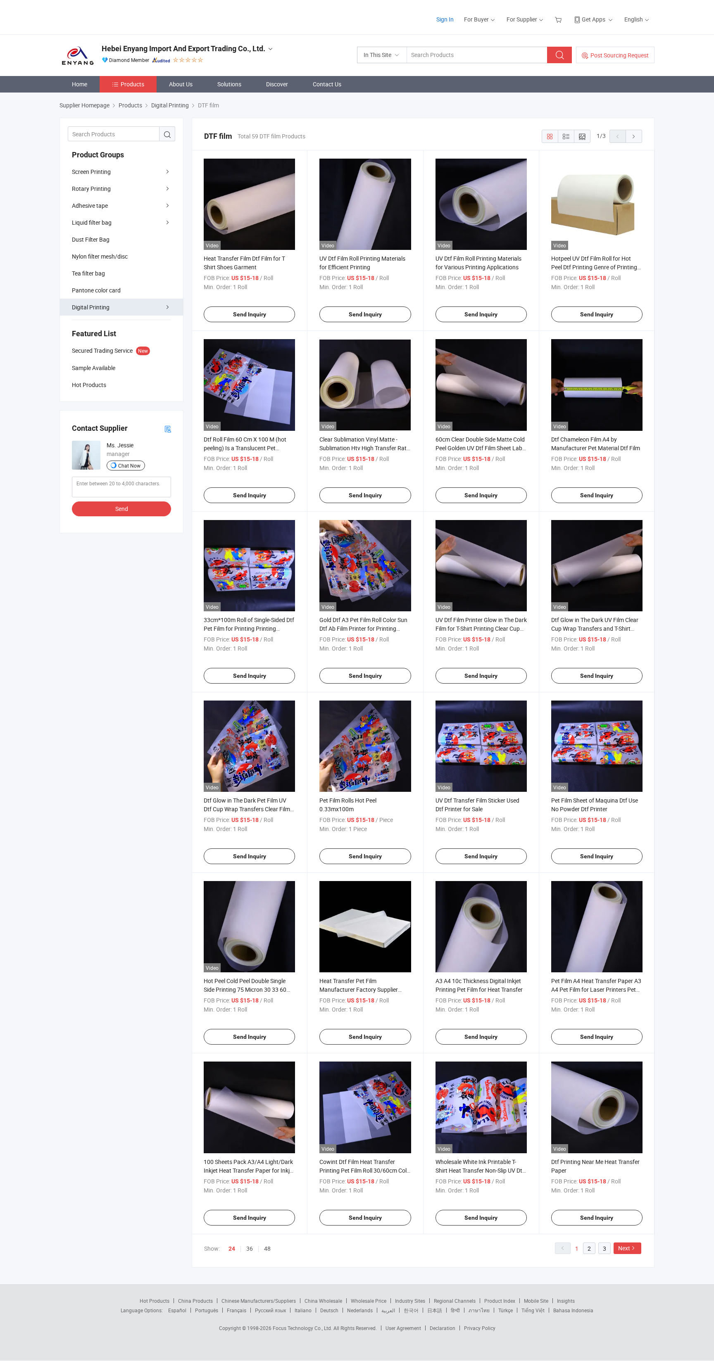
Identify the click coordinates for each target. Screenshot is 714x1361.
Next (624, 1248)
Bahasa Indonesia (573, 1310)
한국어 (411, 1310)
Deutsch (329, 1310)
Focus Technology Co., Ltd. (303, 1328)
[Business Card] (167, 428)
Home (79, 84)
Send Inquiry (249, 314)
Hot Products (154, 1300)
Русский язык (270, 1310)
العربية (388, 1310)
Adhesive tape (90, 205)
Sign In (445, 19)
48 (267, 1248)
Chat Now (129, 465)
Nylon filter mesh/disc (100, 256)
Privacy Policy (479, 1328)
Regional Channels (455, 1300)
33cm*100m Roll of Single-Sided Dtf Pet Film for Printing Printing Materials (249, 628)
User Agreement (403, 1328)
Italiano (303, 1310)
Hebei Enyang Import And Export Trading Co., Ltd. (183, 48)
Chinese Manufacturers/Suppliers (258, 1300)
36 (249, 1248)
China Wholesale (323, 1300)
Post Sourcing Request (619, 55)
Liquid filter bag (92, 222)
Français (236, 1310)
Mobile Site (536, 1300)
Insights (566, 1300)
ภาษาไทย (479, 1310)
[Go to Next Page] (634, 136)
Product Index (499, 1300)
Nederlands (360, 1310)
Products (132, 84)
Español (177, 1310)
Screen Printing (91, 172)
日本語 (434, 1310)
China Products (195, 1300)
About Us (181, 84)
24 (231, 1248)
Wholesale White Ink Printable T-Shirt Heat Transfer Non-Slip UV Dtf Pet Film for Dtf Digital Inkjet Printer (480, 1170)
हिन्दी (455, 1310)
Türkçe (505, 1310)
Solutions (229, 84)
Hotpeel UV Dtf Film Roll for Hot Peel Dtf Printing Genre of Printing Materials (594, 267)
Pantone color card (96, 290)
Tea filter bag (88, 273)
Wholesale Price (368, 1300)
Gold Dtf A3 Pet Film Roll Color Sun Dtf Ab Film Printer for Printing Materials (363, 628)
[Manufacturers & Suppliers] (113, 16)
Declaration (442, 1328)
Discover (277, 84)
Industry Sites (410, 1300)
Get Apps (594, 19)
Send (121, 509)
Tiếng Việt (533, 1310)
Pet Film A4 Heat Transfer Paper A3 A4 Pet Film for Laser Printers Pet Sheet (596, 989)
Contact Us (327, 84)
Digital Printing (90, 307)
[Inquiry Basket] (559, 19)
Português (206, 1310)
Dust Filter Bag (90, 239)
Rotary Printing (91, 188)
